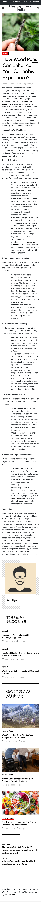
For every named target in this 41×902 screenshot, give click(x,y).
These (22, 99)
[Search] (38, 8)
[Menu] (3, 8)
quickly (19, 315)
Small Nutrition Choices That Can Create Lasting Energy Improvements (19, 823)
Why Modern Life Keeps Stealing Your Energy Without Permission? (17, 736)
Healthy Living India (20, 8)
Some (32, 354)
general (5, 53)
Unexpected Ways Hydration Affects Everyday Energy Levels (17, 636)
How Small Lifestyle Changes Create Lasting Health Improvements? (20, 654)
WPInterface (10, 895)
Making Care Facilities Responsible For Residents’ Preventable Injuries (17, 780)
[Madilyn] (20, 578)
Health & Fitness (8, 731)
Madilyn (30, 84)
